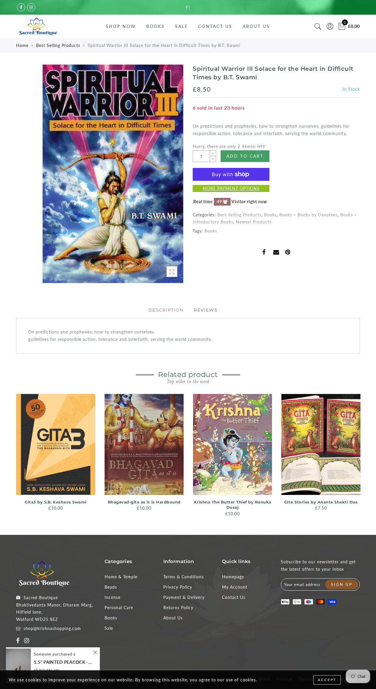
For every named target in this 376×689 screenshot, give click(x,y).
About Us (256, 26)
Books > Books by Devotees (308, 214)
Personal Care (119, 607)
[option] (55, 453)
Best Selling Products (58, 45)
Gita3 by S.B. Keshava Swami (56, 502)
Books (155, 26)
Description (166, 310)
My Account (234, 586)
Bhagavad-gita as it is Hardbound (144, 502)
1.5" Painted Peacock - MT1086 (63, 662)
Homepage (233, 576)
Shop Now (121, 26)
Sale (181, 26)
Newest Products (253, 221)
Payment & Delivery (183, 597)
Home (22, 45)
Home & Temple (121, 576)
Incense (112, 597)
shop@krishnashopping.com (52, 628)
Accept (327, 680)
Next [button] (356, 455)
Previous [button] (12, 454)
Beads (111, 586)
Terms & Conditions (183, 576)
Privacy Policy (177, 586)
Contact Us (215, 26)
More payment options (231, 188)
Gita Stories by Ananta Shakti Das (321, 502)
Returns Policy (178, 607)
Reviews (206, 310)
